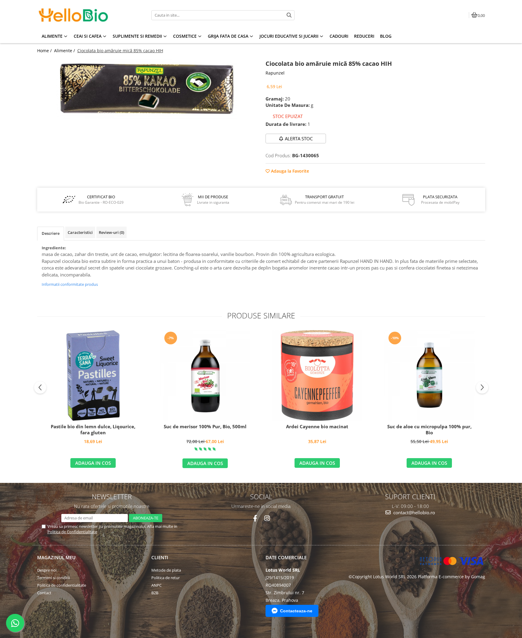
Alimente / (65, 50)
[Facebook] (255, 518)
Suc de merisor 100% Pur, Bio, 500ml (205, 426)
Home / (45, 50)
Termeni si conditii (53, 577)
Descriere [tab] (51, 233)
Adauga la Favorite (289, 171)
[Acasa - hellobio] (75, 15)
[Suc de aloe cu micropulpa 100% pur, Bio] (429, 375)
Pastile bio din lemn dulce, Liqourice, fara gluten (93, 429)
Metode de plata (166, 570)
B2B (154, 592)
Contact (44, 592)
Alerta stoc (299, 139)
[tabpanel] (147, 88)
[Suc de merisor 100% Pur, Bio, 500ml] (205, 375)
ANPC (156, 585)
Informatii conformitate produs (70, 284)
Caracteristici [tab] (80, 232)
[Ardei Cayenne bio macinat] (317, 375)
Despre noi (46, 570)
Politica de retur (165, 577)
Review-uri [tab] (111, 232)
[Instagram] (267, 518)
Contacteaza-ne (296, 610)
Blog (386, 36)
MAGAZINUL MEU (56, 557)
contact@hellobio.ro (413, 512)
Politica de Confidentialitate (72, 531)
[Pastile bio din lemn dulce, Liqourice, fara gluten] (93, 375)
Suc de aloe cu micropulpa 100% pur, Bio (429, 429)
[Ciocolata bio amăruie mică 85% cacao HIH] (147, 88)
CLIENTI (159, 557)
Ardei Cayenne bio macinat (317, 426)
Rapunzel (275, 73)
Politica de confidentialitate (61, 585)
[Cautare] (289, 15)
